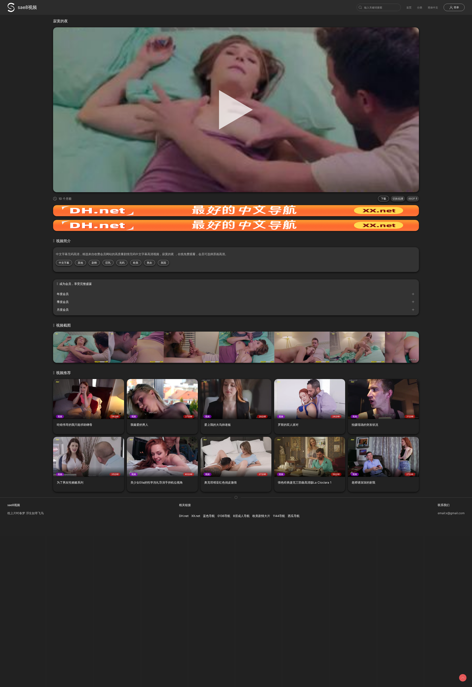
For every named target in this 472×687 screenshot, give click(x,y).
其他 (80, 262)
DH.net (184, 516)
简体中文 (433, 7)
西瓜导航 (294, 516)
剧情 (94, 262)
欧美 (135, 262)
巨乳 (108, 262)
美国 (163, 262)
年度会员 (63, 294)
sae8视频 (27, 7)
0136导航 (224, 516)
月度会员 (63, 309)
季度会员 (63, 302)
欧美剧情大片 (261, 516)
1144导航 (279, 516)
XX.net (195, 516)
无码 (121, 262)
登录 (456, 7)
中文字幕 (64, 262)
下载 (383, 198)
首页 (409, 7)
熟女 (149, 262)
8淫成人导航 (241, 516)
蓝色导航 (209, 516)
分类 (419, 7)
